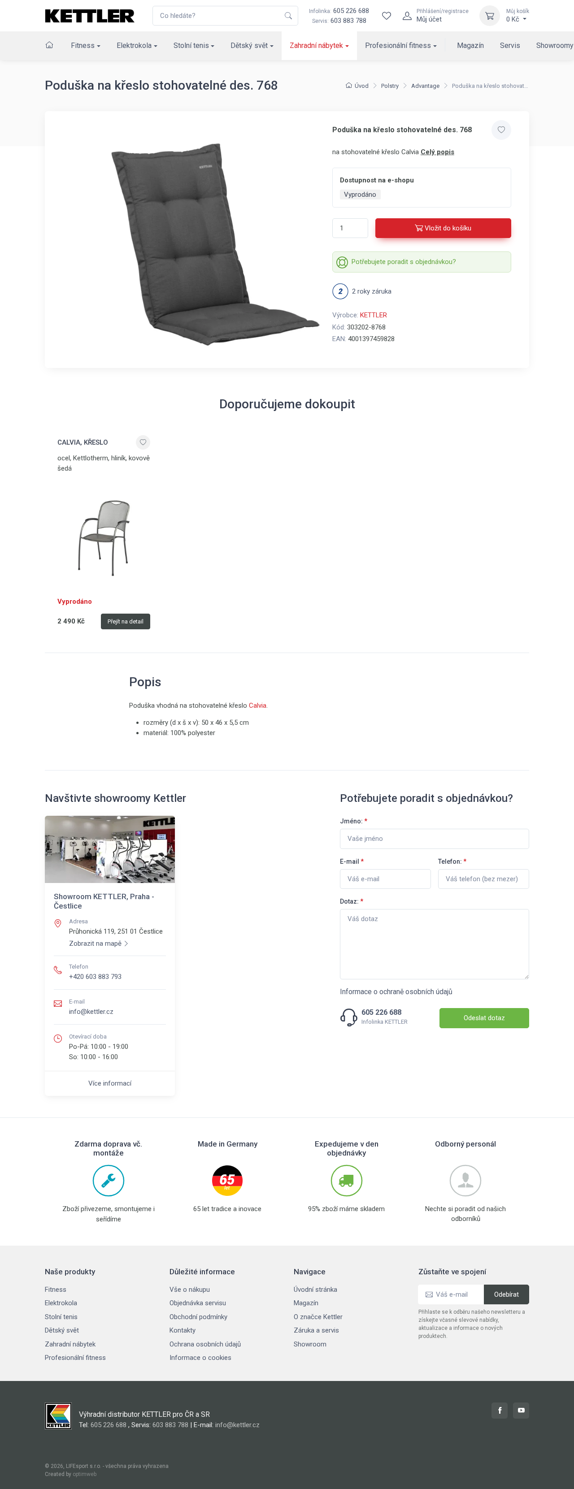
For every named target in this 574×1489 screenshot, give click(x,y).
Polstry (390, 85)
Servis (510, 45)
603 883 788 (348, 21)
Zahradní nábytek (316, 45)
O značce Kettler (318, 1317)
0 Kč (517, 15)
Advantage (425, 85)
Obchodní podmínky (198, 1317)
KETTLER (373, 315)
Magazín (470, 45)
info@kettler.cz (91, 1012)
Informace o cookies (200, 1358)
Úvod (362, 85)
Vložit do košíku (448, 228)
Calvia (257, 705)
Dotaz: (351, 901)
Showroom (310, 1344)
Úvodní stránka (315, 1290)
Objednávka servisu (198, 1303)
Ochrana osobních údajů (205, 1344)
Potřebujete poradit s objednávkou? (404, 262)
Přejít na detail (126, 621)
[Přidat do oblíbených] (501, 130)
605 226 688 (339, 11)
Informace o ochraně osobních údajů (396, 991)
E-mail (352, 861)
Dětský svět (249, 45)
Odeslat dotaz (484, 1018)
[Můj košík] (489, 15)
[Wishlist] (386, 15)
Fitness (83, 45)
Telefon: (452, 861)
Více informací (109, 1083)
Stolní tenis (191, 45)
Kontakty (183, 1330)
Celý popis (437, 152)
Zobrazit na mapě (95, 943)
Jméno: (353, 821)
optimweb (84, 1474)
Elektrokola (134, 45)
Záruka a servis (316, 1330)
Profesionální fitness (398, 45)
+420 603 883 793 (95, 977)
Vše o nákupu (190, 1290)
